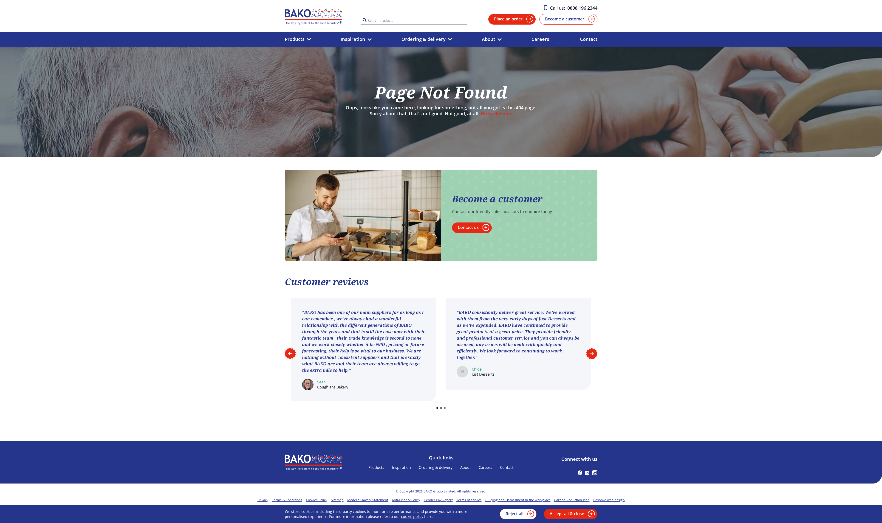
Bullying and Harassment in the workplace (518, 500)
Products (295, 39)
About (488, 39)
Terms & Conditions (287, 500)
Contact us (468, 227)
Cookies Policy (316, 500)
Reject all (514, 513)
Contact (588, 39)
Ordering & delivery (423, 39)
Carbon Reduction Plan (572, 500)
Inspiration (353, 39)
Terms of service (469, 500)
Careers (540, 39)
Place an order (508, 19)
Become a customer (564, 19)
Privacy (262, 500)
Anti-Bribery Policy (406, 500)
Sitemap (337, 500)
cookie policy (412, 516)
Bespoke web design (609, 500)
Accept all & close (567, 513)
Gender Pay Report (438, 500)
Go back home (496, 113)
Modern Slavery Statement (367, 500)
